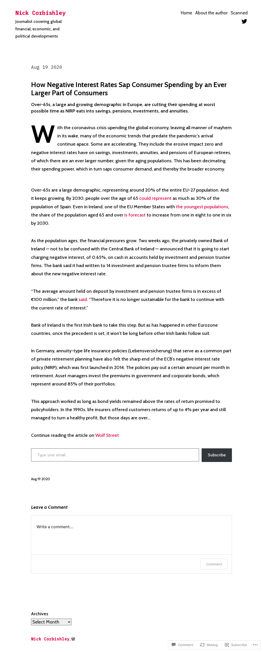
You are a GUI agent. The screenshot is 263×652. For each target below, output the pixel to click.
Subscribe (217, 454)
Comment (214, 564)
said (83, 299)
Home (186, 12)
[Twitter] (244, 21)
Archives (39, 614)
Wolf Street (107, 435)
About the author (211, 12)
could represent (155, 198)
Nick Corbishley (40, 12)
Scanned (239, 12)
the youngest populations (202, 207)
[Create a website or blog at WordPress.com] (73, 639)
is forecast (135, 215)
